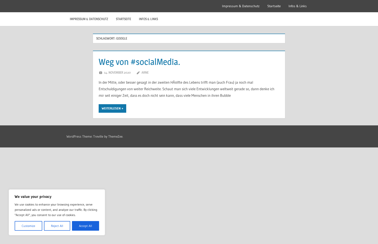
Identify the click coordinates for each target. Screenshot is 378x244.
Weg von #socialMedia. (139, 61)
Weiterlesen (111, 108)
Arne (145, 72)
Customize (28, 226)
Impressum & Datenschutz (240, 6)
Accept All (85, 226)
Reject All (57, 226)
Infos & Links (298, 6)
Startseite (274, 6)
